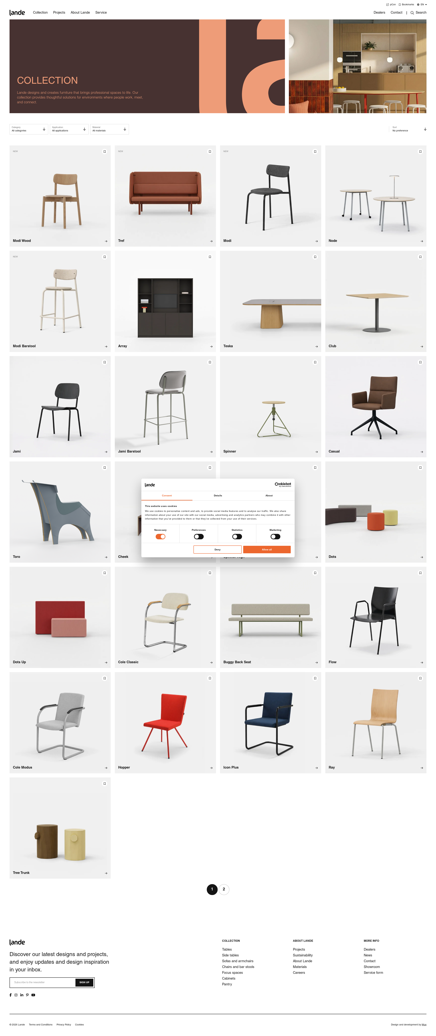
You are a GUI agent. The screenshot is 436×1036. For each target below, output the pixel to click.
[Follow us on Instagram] (16, 995)
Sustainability (303, 955)
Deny (218, 549)
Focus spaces (232, 973)
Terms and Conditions (40, 1025)
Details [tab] (218, 495)
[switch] (199, 536)
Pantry (227, 984)
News (368, 955)
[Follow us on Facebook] (11, 995)
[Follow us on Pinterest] (27, 995)
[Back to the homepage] (17, 10)
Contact (396, 13)
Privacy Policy (64, 1025)
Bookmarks (408, 5)
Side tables (230, 955)
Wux (424, 1025)
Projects (59, 13)
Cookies (79, 1025)
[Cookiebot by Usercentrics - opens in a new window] (276, 484)
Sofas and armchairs (237, 961)
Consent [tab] (167, 495)
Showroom (372, 967)
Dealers (379, 13)
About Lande (80, 13)
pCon (393, 5)
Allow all (267, 549)
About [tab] (269, 495)
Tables (227, 950)
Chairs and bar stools (238, 967)
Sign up (84, 982)
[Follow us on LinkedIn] (21, 995)
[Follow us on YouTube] (33, 995)
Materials (300, 967)
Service (101, 13)
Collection (40, 13)
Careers (299, 973)
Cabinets (228, 979)
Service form (373, 973)
